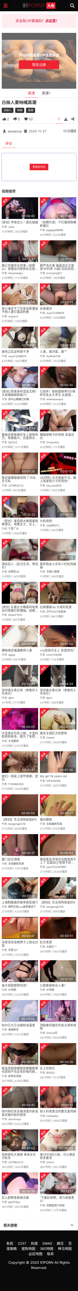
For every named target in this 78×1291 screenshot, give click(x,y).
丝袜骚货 (46, 308)
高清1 (46, 93)
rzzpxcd (13, 316)
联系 (50, 1254)
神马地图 (65, 1248)
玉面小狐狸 (52, 571)
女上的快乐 (47, 1068)
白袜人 (7, 110)
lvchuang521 (54, 273)
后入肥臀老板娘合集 (15, 1197)
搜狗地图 (28, 1248)
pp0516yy (14, 1202)
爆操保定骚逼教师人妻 (17, 650)
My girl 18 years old (53, 776)
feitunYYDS (15, 615)
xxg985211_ (53, 525)
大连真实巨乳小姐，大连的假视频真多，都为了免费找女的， (20, 736)
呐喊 (19, 110)
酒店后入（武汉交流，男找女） (20, 565)
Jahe (11, 226)
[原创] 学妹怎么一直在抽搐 (20, 222)
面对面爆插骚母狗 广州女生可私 (19, 479)
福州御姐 (46, 819)
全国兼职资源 (54, 823)
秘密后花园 (14, 1076)
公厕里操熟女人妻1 (52, 985)
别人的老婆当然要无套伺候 (58, 1111)
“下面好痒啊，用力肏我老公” (57, 1199)
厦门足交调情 (11, 859)
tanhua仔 (51, 1032)
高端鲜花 (13, 1029)
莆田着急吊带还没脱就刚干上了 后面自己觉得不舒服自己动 (58, 862)
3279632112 (15, 485)
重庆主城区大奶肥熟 (53, 733)
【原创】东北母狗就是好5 (19, 819)
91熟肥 (12, 989)
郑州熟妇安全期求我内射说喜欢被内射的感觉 (20, 1113)
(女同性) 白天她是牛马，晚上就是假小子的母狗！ (58, 479)
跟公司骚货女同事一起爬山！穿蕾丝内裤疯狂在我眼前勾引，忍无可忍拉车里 (20, 269)
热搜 (34, 1243)
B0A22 (50, 1072)
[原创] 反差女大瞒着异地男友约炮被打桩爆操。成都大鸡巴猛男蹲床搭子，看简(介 (20, 612)
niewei (50, 737)
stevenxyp (14, 1119)
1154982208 (15, 784)
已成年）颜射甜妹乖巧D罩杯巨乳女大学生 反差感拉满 (57, 395)
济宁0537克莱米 (56, 611)
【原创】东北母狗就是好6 (57, 902)
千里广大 (13, 528)
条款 (9, 1243)
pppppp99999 (54, 230)
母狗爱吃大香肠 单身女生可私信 (19, 1156)
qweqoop (15, 131)
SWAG (47, 1243)
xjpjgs (11, 654)
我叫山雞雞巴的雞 (18, 399)
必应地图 (35, 1254)
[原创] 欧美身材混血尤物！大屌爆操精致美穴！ (20, 393)
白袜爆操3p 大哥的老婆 (56, 607)
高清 (31, 93)
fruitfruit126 (53, 356)
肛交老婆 (46, 942)
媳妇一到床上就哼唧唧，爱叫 (20, 777)
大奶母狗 (46, 521)
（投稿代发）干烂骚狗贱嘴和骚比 (58, 223)
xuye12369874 (55, 313)
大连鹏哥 (13, 741)
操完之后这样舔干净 (15, 351)
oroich (50, 1162)
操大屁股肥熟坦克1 (14, 985)
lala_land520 (54, 485)
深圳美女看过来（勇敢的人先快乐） (20, 691)
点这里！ (52, 21)
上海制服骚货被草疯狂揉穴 (20, 902)
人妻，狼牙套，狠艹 (53, 351)
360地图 (46, 1248)
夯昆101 (13, 950)
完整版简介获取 (55, 1205)
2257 (22, 1243)
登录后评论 (39, 167)
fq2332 (12, 442)
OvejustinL (52, 442)
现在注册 (39, 65)
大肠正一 (51, 946)
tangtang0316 (16, 823)
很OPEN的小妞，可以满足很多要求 (57, 1156)
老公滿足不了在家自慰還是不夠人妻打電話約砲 (20, 310)
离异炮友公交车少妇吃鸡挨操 (58, 565)
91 (38, 5)
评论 (8, 143)
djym (11, 697)
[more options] (72, 1225)
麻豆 (60, 1243)
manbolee (52, 1116)
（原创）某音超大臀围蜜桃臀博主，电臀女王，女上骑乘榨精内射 (20, 524)
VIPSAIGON (53, 780)
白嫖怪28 (13, 571)
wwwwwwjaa (54, 399)
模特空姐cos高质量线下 (22, 906)
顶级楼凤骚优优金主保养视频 (58, 1026)
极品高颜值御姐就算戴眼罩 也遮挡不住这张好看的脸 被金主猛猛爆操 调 (20, 1071)
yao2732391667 (56, 867)
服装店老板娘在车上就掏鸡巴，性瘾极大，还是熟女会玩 (20, 438)
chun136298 (54, 654)
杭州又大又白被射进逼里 (18, 1025)
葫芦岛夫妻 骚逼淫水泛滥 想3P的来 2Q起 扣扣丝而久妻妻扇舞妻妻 (57, 269)
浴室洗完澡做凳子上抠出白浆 (20, 943)
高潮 (30, 110)
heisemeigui (15, 273)
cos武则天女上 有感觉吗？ (58, 650)
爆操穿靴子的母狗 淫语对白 (57, 436)
